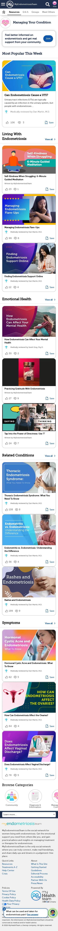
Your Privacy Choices (10, 905)
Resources (14, 12)
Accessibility (37, 877)
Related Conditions (18, 455)
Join (55, 6)
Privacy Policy (9, 894)
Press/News (37, 883)
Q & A (25, 12)
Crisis (4, 873)
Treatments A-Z (9, 867)
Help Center (8, 870)
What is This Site (39, 864)
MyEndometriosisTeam (21, 4)
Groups (35, 12)
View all (49, 139)
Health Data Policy (11, 901)
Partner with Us (39, 880)
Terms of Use (8, 891)
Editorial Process (39, 873)
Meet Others (48, 12)
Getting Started (38, 867)
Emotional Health (16, 299)
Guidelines (36, 870)
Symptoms (11, 623)
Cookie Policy (9, 897)
